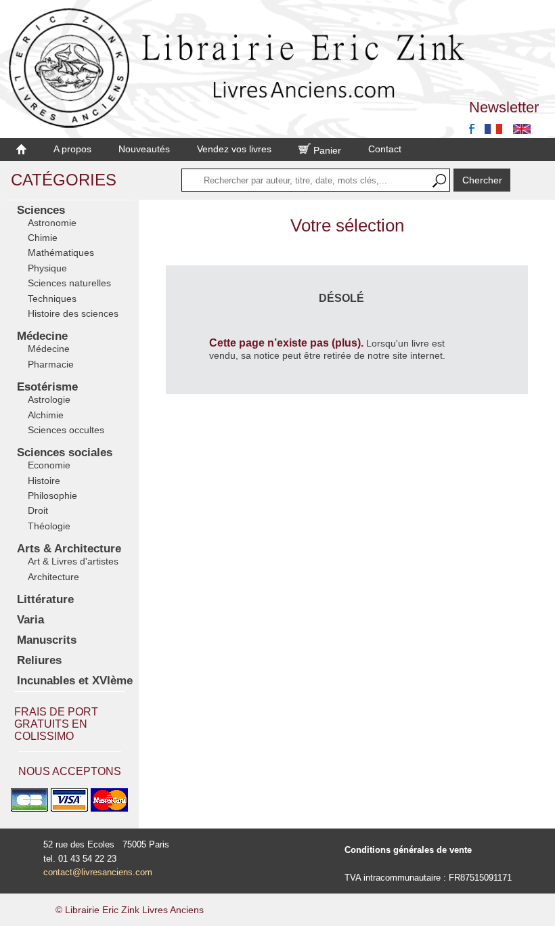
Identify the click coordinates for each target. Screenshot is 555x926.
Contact (384, 149)
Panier (326, 150)
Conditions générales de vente (408, 850)
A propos (72, 149)
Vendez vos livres (234, 149)
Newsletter (504, 107)
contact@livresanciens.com (97, 872)
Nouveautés (144, 149)
